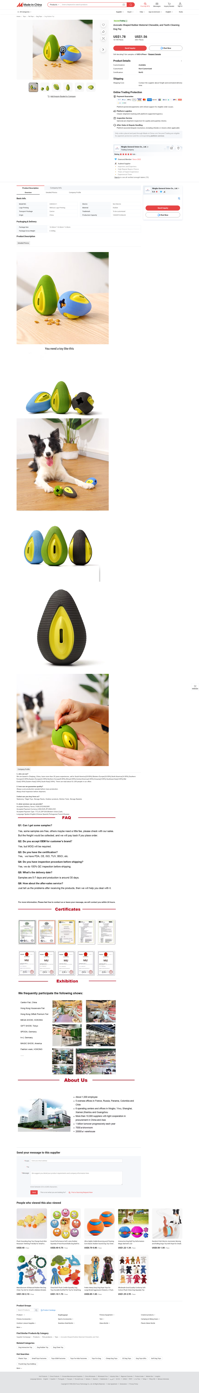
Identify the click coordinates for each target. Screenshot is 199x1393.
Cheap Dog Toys (111, 1358)
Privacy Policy (133, 1384)
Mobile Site (149, 1376)
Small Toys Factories (39, 1358)
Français (69, 1379)
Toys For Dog (96, 1358)
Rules (181, 12)
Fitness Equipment (106, 1315)
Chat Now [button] (167, 48)
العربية (112, 1379)
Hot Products (43, 1376)
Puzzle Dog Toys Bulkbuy (27, 1364)
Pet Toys (31, 16)
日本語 (125, 1379)
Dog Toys (39, 16)
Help (141, 12)
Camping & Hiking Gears (149, 1319)
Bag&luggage (63, 1315)
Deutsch (95, 1379)
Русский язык (79, 1379)
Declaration (123, 1384)
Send (34, 1192)
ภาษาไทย (137, 1379)
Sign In (117, 177)
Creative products (147, 1315)
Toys (24, 16)
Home (18, 16)
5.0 (153, 192)
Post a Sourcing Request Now (81, 1192)
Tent (101, 1319)
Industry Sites (114, 1376)
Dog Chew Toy (58, 1347)
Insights (157, 1376)
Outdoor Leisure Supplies (25, 1323)
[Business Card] (179, 198)
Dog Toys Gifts (141, 1358)
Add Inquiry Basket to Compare (63, 96)
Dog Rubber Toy (49, 16)
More (19, 1368)
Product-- (20, 1315)
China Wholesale (90, 1376)
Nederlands (103, 1379)
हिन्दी (130, 1379)
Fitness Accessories (24, 1319)
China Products (54, 1376)
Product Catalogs (49, 1310)
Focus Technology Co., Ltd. (84, 1384)
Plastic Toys (22, 1358)
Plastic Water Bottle (148, 1323)
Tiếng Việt (152, 1379)
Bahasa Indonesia (163, 1379)
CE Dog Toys (126, 1358)
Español (53, 1379)
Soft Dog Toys (156, 1358)
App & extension (154, 12)
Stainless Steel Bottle (65, 1323)
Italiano (88, 1379)
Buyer (129, 12)
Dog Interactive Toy (25, 1347)
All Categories (24, 12)
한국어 (118, 1379)
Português (61, 1379)
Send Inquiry (130, 48)
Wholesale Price (103, 1376)
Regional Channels (127, 1376)
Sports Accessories (65, 1319)
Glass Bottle (104, 1323)
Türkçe (144, 1379)
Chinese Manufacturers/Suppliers (72, 1376)
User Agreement (112, 1384)
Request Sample (154, 54)
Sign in (180, 6)
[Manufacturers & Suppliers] (29, 4)
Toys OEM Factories (58, 1358)
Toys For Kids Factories (78, 1358)
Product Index (139, 1376)
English (45, 1379)
